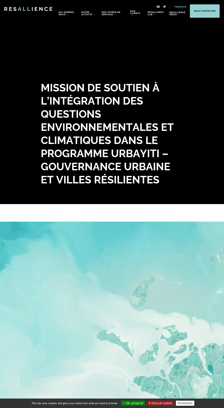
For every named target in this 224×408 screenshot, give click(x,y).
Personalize (185, 403)
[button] (178, 7)
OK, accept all (134, 403)
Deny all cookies (161, 403)
